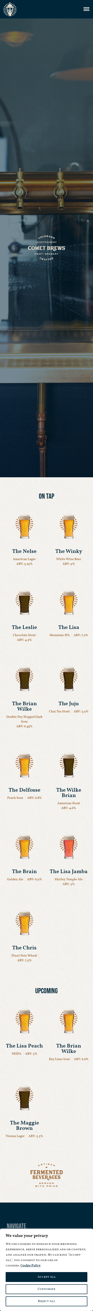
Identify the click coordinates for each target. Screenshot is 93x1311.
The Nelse (24, 551)
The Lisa (68, 627)
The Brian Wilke (24, 706)
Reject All (46, 1301)
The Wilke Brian (68, 793)
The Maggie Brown (24, 1125)
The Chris (24, 948)
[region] (46, 1270)
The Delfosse (24, 790)
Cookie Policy (31, 1266)
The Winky (68, 551)
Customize (46, 1289)
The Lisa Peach (24, 1046)
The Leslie (24, 627)
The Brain (24, 872)
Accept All (46, 1277)
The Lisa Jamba (69, 872)
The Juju (68, 704)
